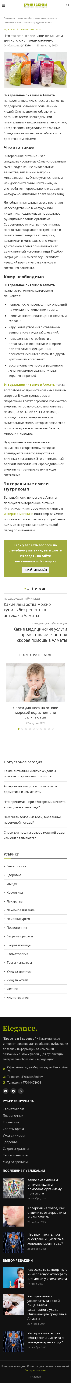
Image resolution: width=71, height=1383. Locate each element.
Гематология (16, 866)
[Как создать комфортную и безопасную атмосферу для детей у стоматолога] (13, 1277)
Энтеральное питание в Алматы (29, 385)
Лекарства (15, 901)
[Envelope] (6, 1091)
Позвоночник (17, 928)
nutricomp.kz (46, 561)
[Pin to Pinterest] (40, 589)
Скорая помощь (19, 945)
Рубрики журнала (18, 1101)
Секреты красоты (20, 936)
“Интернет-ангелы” (36, 1370)
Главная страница (15, 18)
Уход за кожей (17, 980)
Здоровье (14, 875)
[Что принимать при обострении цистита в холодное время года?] (13, 1242)
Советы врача (13, 1128)
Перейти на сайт (35, 570)
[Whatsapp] (21, 1091)
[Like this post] (28, 589)
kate (28, 45)
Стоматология (17, 954)
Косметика (15, 892)
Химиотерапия (18, 998)
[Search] (67, 5)
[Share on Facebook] (32, 589)
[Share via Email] (43, 589)
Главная (35, 1376)
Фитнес (12, 989)
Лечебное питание (21, 910)
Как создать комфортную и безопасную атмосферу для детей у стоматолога (47, 1274)
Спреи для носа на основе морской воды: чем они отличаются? (35, 712)
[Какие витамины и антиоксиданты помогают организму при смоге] (13, 1188)
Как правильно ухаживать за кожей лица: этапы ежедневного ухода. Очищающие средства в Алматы (47, 1307)
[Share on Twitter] (36, 589)
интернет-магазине (19, 514)
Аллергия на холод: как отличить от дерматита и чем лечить (46, 1212)
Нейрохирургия (18, 919)
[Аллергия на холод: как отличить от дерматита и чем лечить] (13, 1216)
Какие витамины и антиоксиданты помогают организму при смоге (44, 1186)
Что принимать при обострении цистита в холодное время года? (45, 1239)
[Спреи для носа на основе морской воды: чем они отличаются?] (35, 682)
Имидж (12, 884)
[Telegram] (13, 1091)
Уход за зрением (19, 971)
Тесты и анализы (19, 962)
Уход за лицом (14, 1135)
